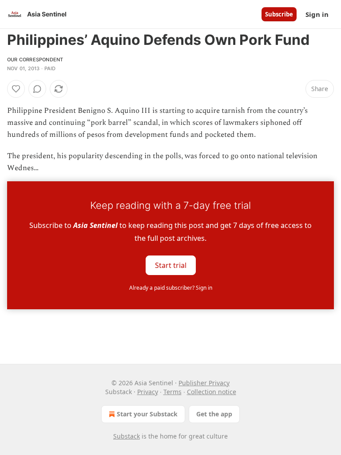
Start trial (170, 265)
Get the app (214, 414)
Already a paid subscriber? (170, 287)
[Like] (16, 89)
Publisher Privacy (204, 383)
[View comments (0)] (37, 89)
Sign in (317, 14)
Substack (126, 436)
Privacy (147, 391)
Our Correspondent (35, 59)
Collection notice (211, 391)
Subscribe (279, 14)
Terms (172, 391)
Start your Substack (147, 414)
